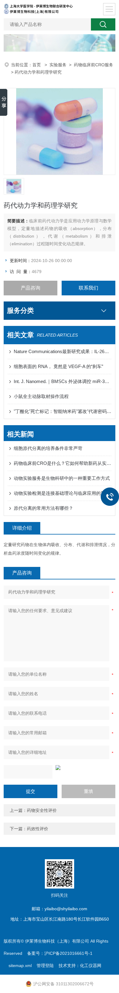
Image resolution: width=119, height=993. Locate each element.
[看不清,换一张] (60, 767)
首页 (37, 64)
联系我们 (88, 287)
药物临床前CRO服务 (93, 64)
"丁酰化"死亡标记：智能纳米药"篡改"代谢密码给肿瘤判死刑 (63, 411)
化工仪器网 (90, 965)
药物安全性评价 (42, 810)
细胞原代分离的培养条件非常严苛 (48, 448)
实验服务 (58, 64)
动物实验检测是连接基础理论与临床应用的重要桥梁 (63, 493)
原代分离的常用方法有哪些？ (43, 508)
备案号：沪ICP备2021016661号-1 (59, 953)
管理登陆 (45, 965)
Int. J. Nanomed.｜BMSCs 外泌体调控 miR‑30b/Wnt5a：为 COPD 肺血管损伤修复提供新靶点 (63, 381)
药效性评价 (37, 828)
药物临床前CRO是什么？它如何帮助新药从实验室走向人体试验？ (63, 463)
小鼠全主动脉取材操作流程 (41, 396)
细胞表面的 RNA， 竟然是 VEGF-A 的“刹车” (58, 366)
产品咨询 (30, 287)
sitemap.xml (20, 965)
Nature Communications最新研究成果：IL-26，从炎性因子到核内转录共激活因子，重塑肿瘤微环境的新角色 (63, 351)
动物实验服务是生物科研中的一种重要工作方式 (62, 478)
